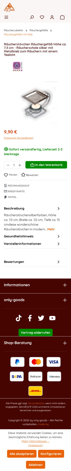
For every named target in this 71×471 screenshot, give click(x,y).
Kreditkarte (16, 191)
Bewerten (31, 175)
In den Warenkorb (49, 165)
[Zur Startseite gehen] (35, 7)
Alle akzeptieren (22, 454)
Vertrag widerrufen (35, 332)
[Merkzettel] (42, 17)
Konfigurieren (51, 454)
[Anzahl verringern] (8, 165)
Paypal (12, 197)
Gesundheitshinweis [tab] (19, 236)
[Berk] (35, 66)
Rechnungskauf (18, 185)
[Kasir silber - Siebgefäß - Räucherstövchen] (35, 103)
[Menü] (7, 17)
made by (43, 424)
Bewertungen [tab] (14, 262)
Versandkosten (36, 403)
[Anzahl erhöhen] (20, 165)
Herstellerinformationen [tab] (22, 244)
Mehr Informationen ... (35, 441)
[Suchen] (31, 17)
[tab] (32, 218)
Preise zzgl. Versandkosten (18, 137)
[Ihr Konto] (52, 17)
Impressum (35, 445)
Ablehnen (36, 465)
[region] (35, 103)
